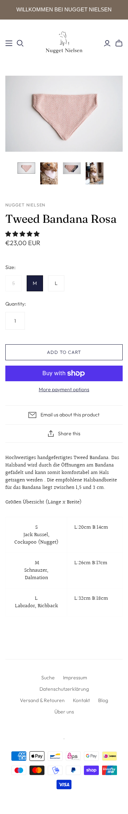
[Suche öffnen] (20, 43)
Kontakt (81, 700)
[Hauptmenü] (8, 43)
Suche (48, 677)
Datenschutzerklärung (64, 689)
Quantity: (15, 304)
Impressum (75, 677)
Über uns (64, 711)
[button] (23, 234)
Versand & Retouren (42, 700)
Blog (103, 700)
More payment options (64, 389)
